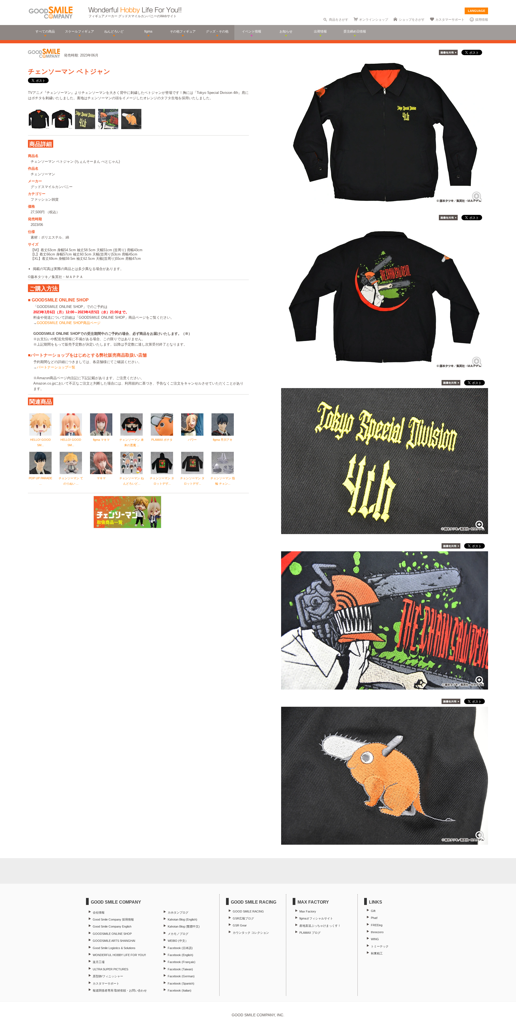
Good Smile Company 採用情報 (113, 919)
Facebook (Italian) (179, 990)
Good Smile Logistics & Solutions (114, 948)
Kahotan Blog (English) (182, 919)
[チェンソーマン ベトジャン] (384, 203)
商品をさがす (338, 20)
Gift (373, 910)
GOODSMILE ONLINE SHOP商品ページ (69, 323)
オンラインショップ (373, 20)
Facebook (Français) (181, 962)
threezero (377, 932)
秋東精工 (377, 953)
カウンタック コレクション (251, 932)
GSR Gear (240, 925)
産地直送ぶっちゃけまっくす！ (320, 925)
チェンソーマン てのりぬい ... (71, 481)
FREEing (376, 925)
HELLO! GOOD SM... (40, 442)
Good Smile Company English (112, 926)
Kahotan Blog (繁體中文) (184, 926)
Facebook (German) (181, 976)
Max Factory (307, 911)
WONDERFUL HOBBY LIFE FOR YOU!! (119, 955)
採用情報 (481, 20)
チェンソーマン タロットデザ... (162, 481)
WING (375, 939)
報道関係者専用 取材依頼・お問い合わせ (120, 990)
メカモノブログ (178, 933)
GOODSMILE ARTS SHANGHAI (114, 940)
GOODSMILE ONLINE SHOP (112, 933)
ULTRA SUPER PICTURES (110, 969)
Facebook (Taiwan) (180, 969)
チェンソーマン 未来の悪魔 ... (131, 442)
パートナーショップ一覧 (56, 367)
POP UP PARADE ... (40, 481)
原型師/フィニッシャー (108, 976)
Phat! (374, 917)
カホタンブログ (178, 912)
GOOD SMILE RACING (248, 911)
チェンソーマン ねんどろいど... (131, 481)
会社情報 (99, 912)
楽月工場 (99, 962)
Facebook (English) (180, 955)
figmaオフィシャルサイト (316, 918)
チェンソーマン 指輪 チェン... (222, 481)
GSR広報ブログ (243, 918)
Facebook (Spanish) (181, 983)
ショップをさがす (412, 20)
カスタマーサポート (449, 20)
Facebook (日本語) (180, 948)
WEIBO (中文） (178, 940)
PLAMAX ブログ (310, 932)
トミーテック (380, 946)
